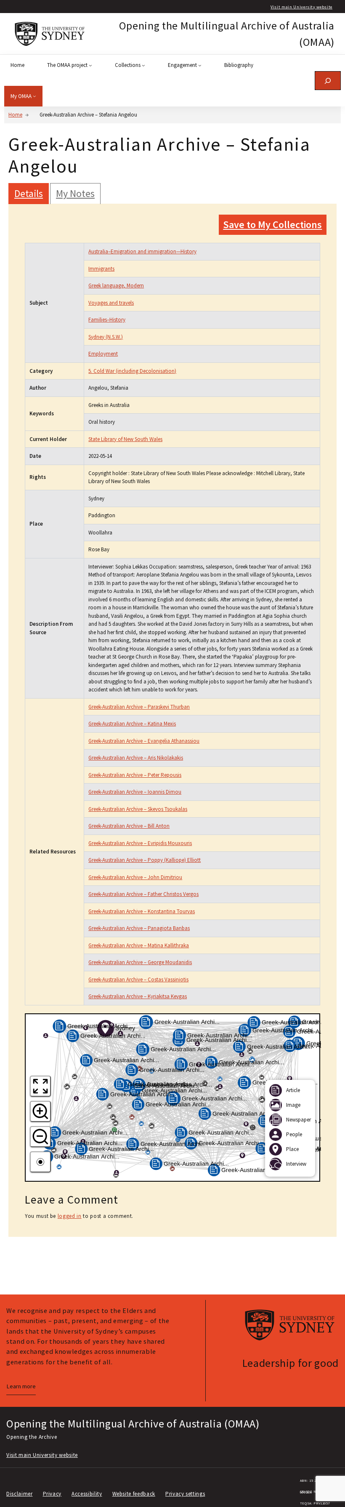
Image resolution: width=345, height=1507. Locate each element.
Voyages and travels (111, 302)
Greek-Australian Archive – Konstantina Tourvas (141, 911)
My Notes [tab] (75, 193)
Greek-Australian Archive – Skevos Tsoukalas (137, 809)
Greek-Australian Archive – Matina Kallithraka (138, 945)
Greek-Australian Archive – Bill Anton (129, 825)
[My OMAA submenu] (34, 96)
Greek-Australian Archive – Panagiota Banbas (139, 928)
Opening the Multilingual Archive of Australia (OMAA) (133, 1423)
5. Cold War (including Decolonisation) (132, 371)
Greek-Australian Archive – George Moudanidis (140, 962)
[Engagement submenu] (200, 65)
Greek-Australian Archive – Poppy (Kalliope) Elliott (144, 860)
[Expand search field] (328, 80)
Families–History (106, 319)
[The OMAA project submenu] (90, 65)
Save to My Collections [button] (272, 224)
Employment (103, 353)
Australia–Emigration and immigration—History (142, 251)
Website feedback (133, 1493)
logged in (70, 1216)
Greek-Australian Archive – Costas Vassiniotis (138, 979)
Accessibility (87, 1493)
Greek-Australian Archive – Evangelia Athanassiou (143, 740)
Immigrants (101, 268)
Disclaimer (19, 1493)
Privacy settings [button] (185, 1493)
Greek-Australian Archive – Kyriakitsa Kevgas (137, 996)
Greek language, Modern (116, 285)
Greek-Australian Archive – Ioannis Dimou (134, 791)
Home (15, 114)
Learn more (21, 1386)
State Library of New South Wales (125, 439)
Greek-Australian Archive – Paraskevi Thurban (139, 706)
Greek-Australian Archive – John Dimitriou (135, 877)
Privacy (52, 1493)
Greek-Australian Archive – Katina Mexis (132, 723)
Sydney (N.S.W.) (105, 336)
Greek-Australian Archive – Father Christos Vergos (143, 894)
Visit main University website (301, 7)
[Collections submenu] (143, 65)
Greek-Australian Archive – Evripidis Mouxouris (140, 843)
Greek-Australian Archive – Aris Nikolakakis (135, 757)
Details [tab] (28, 193)
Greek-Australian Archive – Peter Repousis (134, 775)
